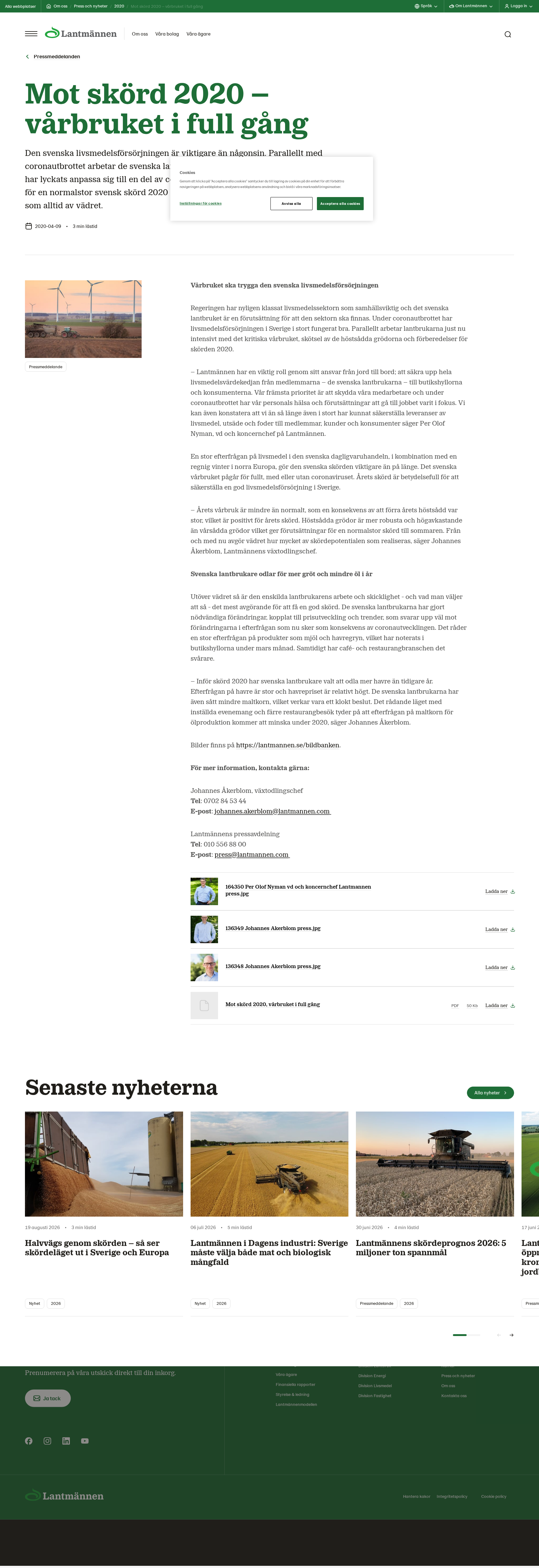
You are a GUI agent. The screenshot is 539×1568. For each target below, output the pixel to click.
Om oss (60, 5)
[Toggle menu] (31, 33)
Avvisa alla (291, 203)
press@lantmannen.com (252, 856)
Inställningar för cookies (200, 203)
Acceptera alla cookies (340, 203)
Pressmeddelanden (57, 58)
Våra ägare (199, 33)
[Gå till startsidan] (81, 32)
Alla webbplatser (20, 6)
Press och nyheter (91, 5)
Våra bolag (167, 33)
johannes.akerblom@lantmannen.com (272, 813)
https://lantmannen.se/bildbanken (287, 747)
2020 (119, 5)
